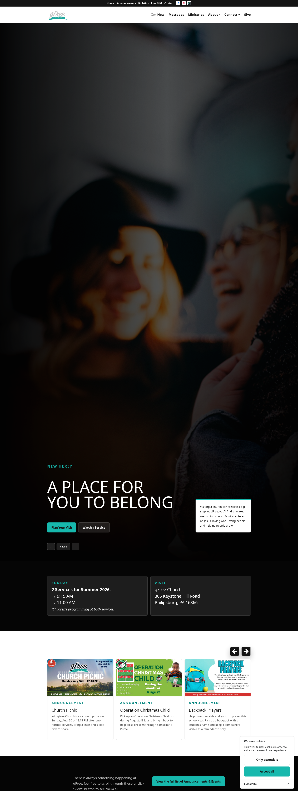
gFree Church (168, 589)
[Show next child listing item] (246, 651)
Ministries (196, 14)
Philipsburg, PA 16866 (176, 602)
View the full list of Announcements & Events (188, 781)
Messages (176, 14)
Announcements (126, 3)
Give (247, 14)
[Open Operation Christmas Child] (149, 677)
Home (110, 3)
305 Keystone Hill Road (177, 596)
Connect (230, 14)
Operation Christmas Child (145, 710)
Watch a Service (94, 528)
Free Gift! (156, 3)
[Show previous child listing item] (234, 651)
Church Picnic (64, 710)
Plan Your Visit (61, 528)
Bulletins (143, 3)
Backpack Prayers (205, 710)
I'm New (158, 14)
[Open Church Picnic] (80, 677)
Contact (169, 3)
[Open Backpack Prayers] (218, 677)
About (213, 14)
